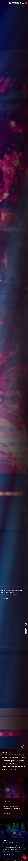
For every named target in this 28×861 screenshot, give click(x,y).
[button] (23, 3)
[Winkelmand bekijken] (26, 3)
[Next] (22, 746)
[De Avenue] (15, 3)
